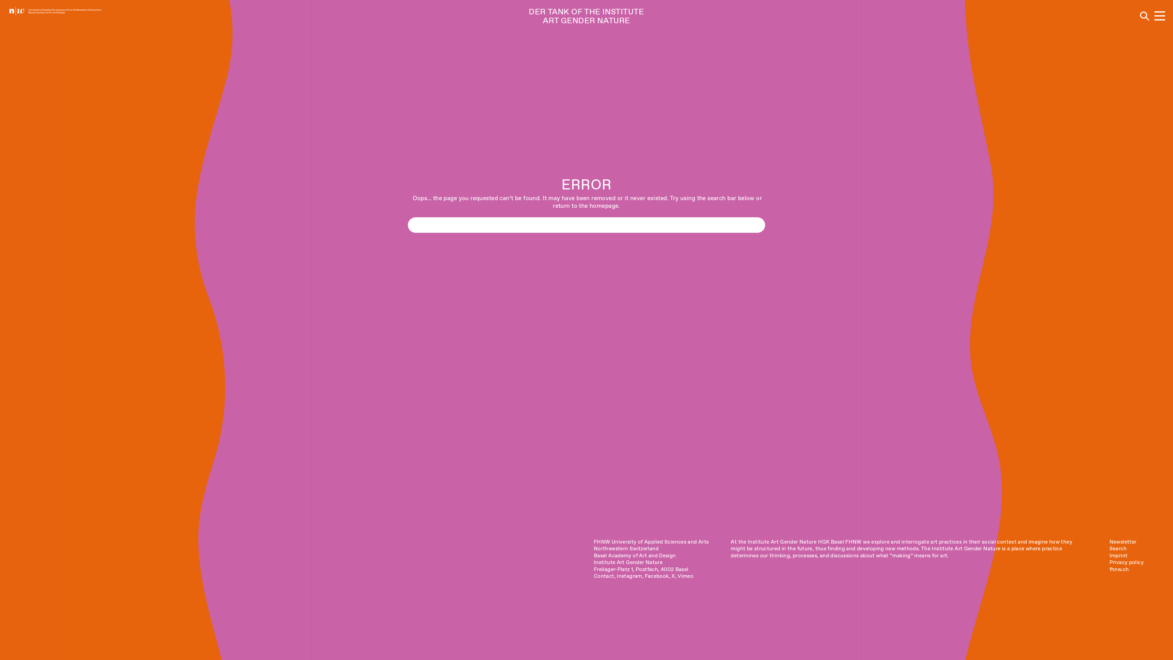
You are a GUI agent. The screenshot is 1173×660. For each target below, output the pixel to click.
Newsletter (1123, 541)
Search (1118, 548)
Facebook (657, 576)
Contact (604, 576)
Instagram (629, 576)
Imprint (1118, 555)
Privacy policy (1126, 562)
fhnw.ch (1119, 569)
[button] (1159, 16)
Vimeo (685, 576)
